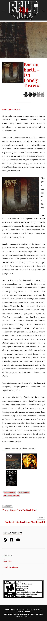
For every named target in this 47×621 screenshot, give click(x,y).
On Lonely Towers (11, 496)
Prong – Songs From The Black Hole (19, 510)
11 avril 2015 (14, 109)
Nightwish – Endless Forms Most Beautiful (25, 521)
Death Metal (24, 492)
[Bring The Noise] (23, 10)
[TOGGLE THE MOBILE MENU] (3, 11)
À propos (7, 561)
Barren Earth (9, 492)
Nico (4, 109)
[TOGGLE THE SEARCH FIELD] (43, 11)
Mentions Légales (10, 567)
